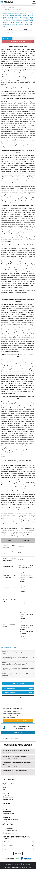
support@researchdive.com (11, 738)
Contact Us (26, 864)
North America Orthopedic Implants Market (16, 750)
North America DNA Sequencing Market (15, 770)
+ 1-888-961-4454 (9, 736)
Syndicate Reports (7, 796)
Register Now (18, 853)
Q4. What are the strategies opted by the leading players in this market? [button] (17, 669)
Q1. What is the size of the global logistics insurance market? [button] (16, 652)
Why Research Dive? (8, 784)
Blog (4, 789)
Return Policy (6, 809)
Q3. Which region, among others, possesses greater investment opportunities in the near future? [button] (16, 663)
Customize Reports (8, 797)
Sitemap (17, 864)
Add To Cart (18, 697)
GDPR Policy (6, 806)
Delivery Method (7, 811)
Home (4, 7)
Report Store (10, 7)
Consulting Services (8, 799)
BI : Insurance (10, 29)
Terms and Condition (8, 813)
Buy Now (18, 702)
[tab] (18, 653)
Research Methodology (9, 785)
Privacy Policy (6, 808)
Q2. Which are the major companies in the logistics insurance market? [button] (15, 658)
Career (4, 787)
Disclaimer (9, 864)
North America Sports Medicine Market (14, 756)
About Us (5, 782)
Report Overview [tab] (7, 38)
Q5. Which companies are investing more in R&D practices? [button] (15, 674)
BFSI (16, 7)
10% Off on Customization (18, 720)
